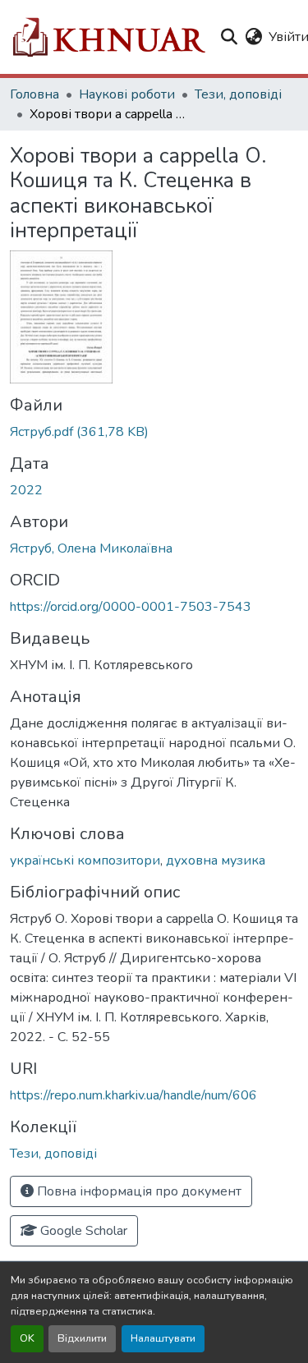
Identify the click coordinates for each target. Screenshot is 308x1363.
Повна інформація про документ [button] (137, 1191)
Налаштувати (163, 1338)
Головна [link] (34, 94)
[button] (108, 36)
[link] (154, 432)
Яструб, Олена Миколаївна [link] (91, 548)
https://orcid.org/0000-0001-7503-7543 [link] (130, 607)
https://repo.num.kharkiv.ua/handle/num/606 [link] (133, 1095)
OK (27, 1338)
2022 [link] (26, 490)
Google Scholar (82, 1231)
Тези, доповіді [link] (238, 94)
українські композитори (85, 860)
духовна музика (215, 860)
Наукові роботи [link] (127, 94)
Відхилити (82, 1338)
